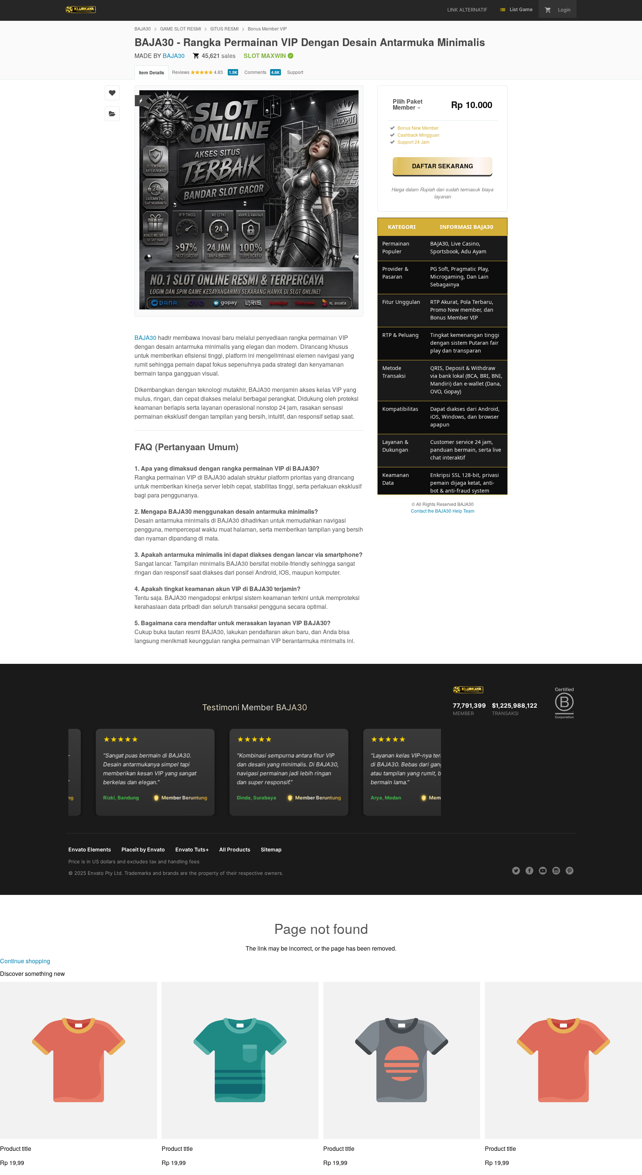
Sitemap (271, 849)
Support (295, 72)
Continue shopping (25, 961)
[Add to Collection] (112, 113)
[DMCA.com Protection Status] (141, 96)
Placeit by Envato (143, 849)
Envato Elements (89, 849)
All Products (234, 849)
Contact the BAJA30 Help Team (442, 510)
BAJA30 (142, 28)
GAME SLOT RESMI (180, 28)
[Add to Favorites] (112, 92)
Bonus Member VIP (267, 28)
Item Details (151, 72)
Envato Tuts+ (192, 849)
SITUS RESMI (224, 28)
